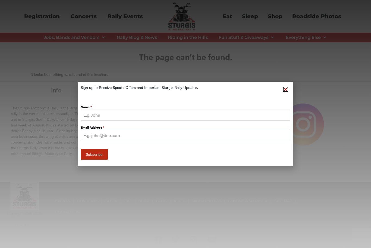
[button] (286, 89)
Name (86, 106)
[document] (185, 124)
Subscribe (94, 154)
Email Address (92, 127)
